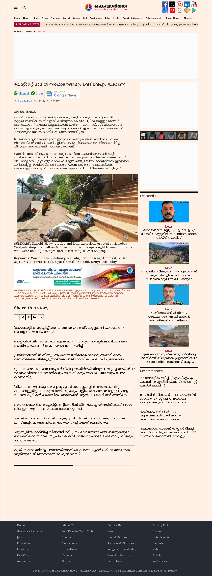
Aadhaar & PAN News (121, 543)
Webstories (160, 561)
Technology (69, 543)
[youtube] (194, 4)
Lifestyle (22, 549)
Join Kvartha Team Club (77, 531)
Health (116, 18)
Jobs (107, 18)
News (26, 18)
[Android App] (194, 10)
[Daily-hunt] (180, 10)
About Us (68, 525)
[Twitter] (172, 4)
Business (95, 18)
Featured (147, 195)
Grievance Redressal (30, 531)
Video (156, 549)
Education (23, 543)
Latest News (41, 18)
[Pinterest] (172, 10)
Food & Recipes (117, 537)
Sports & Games (132, 18)
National (55, 18)
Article (157, 555)
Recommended (151, 371)
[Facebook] (165, 4)
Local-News (172, 18)
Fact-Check (24, 555)
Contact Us (114, 525)
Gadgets (158, 543)
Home (17, 18)
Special (66, 561)
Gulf (84, 18)
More (187, 18)
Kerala (76, 18)
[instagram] (180, 4)
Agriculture (24, 561)
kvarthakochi (25, 101)
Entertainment (153, 18)
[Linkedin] (187, 4)
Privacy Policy (162, 525)
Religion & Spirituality (121, 549)
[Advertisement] (106, 56)
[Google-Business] (165, 10)
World (66, 18)
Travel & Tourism (118, 555)
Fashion (67, 555)
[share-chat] (187, 10)
